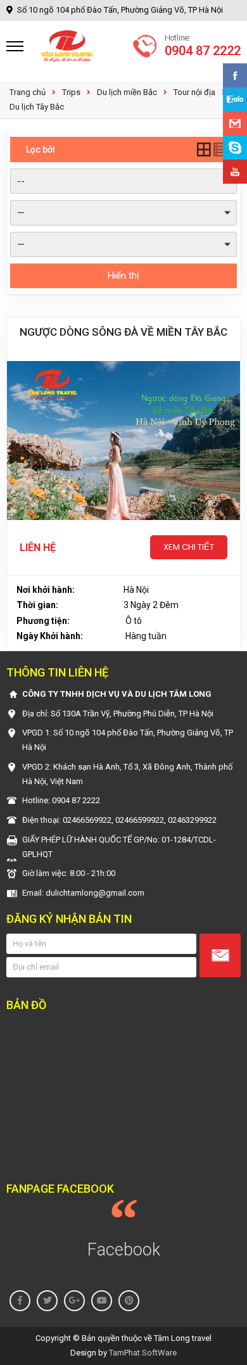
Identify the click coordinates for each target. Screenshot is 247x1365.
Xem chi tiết (188, 547)
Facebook (123, 1250)
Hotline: (203, 46)
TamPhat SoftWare (143, 1352)
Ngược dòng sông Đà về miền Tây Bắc (123, 332)
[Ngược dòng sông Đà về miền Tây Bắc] (123, 440)
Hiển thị (123, 275)
